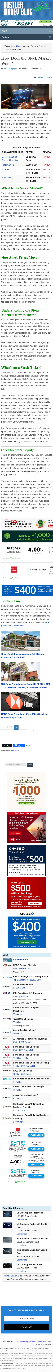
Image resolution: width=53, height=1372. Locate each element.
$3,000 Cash (19, 988)
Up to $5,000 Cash (21, 968)
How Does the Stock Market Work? (26, 60)
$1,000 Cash (19, 1110)
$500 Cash (18, 1014)
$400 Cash (18, 1033)
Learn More (22, 1219)
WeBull (5, 170)
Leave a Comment (44, 77)
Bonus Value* (11, 1276)
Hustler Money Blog (26, 8)
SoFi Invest (7, 177)
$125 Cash (18, 1090)
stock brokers (18, 626)
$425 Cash (18, 1082)
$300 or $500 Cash (22, 1074)
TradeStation (8, 165)
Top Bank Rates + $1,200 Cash (27, 980)
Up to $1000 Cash (21, 1042)
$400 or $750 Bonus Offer (25, 1066)
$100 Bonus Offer (21, 1058)
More (28, 745)
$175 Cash (18, 1099)
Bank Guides (14, 751)
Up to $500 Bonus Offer (23, 1050)
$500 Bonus (18, 1022)
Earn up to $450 (20, 996)
